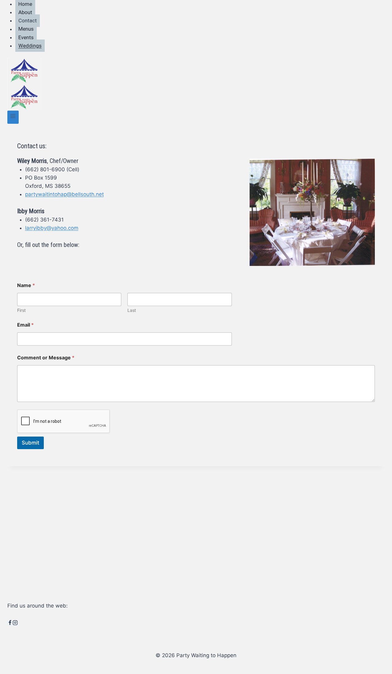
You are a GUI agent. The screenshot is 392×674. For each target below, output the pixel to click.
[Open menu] (13, 117)
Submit (30, 443)
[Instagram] (15, 623)
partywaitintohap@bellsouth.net (64, 194)
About (25, 12)
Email (25, 325)
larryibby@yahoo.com (51, 228)
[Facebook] (10, 623)
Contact (27, 20)
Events (26, 37)
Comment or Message (45, 358)
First (21, 310)
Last (131, 310)
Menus (26, 29)
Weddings (30, 46)
